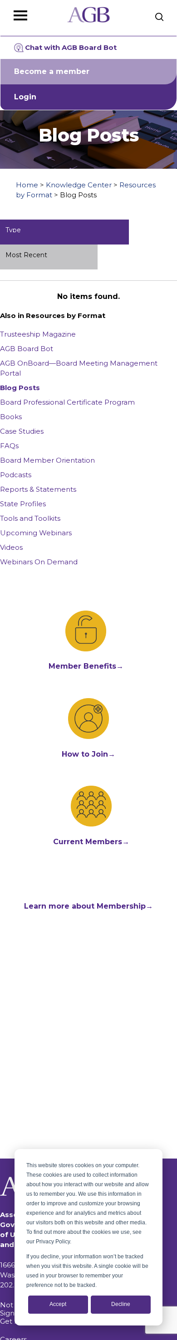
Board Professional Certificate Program (67, 402)
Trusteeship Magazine (38, 334)
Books (11, 416)
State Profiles (23, 503)
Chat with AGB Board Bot (71, 47)
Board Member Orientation (47, 460)
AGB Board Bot (26, 348)
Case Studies (22, 431)
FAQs (9, 445)
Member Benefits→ (86, 666)
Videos (11, 547)
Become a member (51, 71)
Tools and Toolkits (30, 518)
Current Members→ (91, 841)
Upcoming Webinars (36, 532)
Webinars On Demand (39, 562)
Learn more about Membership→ (88, 906)
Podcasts (15, 474)
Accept (57, 1304)
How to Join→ (88, 754)
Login (25, 97)
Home (27, 185)
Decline (120, 1304)
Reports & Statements (38, 489)
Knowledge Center (79, 185)
